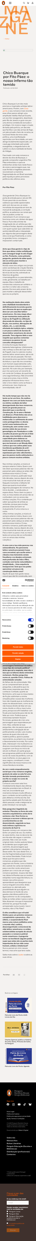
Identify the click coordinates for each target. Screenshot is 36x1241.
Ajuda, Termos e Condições (15, 1118)
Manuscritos (12, 1141)
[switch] (31, 626)
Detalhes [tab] (15, 586)
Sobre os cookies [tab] (28, 586)
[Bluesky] (30, 1104)
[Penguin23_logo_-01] (3, 3)
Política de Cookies (13, 1114)
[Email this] (13, 975)
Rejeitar (18, 659)
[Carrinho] (28, 3)
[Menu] (10, 2)
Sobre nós (11, 1138)
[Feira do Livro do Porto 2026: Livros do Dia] (18, 999)
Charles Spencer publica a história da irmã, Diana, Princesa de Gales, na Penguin (18, 1042)
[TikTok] (25, 1104)
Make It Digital (23, 1130)
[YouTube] (19, 1104)
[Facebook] (8, 1104)
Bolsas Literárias (14, 1143)
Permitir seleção (18, 653)
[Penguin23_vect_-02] (13, 1165)
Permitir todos (18, 647)
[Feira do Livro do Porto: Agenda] (18, 1049)
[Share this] (19, 975)
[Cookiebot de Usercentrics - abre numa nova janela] (25, 580)
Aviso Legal (10, 1111)
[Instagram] (13, 1104)
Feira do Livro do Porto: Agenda (17, 1066)
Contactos (11, 1154)
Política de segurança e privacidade (18, 1116)
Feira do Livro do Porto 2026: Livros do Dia (16, 1016)
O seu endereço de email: (16, 1199)
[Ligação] (33, 3)
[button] (24, 3)
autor (21, 955)
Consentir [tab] (5, 586)
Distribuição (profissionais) (18, 1152)
